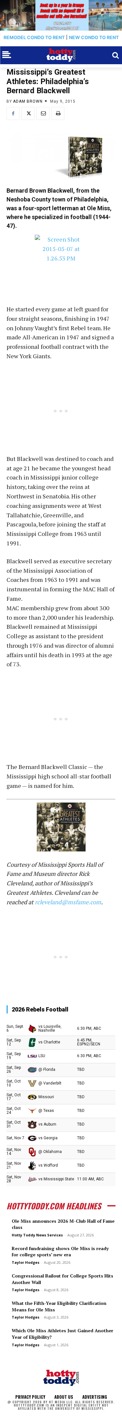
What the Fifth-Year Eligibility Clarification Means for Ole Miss (59, 1306)
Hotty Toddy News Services (37, 1234)
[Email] (42, 113)
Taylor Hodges (25, 1262)
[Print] (57, 113)
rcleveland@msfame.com (68, 902)
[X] (27, 113)
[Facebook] (13, 113)
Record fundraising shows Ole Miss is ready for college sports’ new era (60, 1251)
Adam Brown (28, 101)
